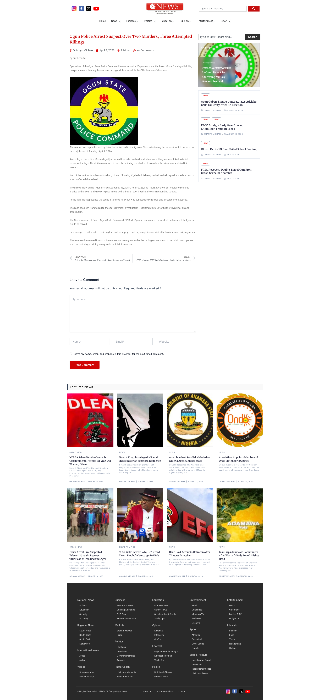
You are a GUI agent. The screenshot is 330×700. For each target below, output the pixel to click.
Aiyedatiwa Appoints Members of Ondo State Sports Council (238, 459)
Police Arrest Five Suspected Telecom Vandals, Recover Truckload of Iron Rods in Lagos (87, 555)
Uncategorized (208, 63)
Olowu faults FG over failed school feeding (228, 149)
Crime (205, 119)
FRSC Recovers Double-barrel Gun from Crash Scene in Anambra (226, 171)
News (205, 95)
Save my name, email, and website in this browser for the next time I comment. (119, 353)
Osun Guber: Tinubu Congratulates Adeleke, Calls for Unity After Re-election (229, 103)
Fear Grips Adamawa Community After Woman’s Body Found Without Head (240, 555)
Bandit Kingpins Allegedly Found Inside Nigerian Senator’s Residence (140, 459)
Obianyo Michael (77, 481)
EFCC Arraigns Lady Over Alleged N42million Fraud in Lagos (222, 127)
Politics (130, 547)
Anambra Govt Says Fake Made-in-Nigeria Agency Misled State (189, 459)
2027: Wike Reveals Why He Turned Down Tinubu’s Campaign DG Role (139, 554)
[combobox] (223, 9)
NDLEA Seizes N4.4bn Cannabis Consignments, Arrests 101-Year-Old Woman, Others (90, 461)
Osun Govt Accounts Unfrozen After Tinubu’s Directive (189, 554)
